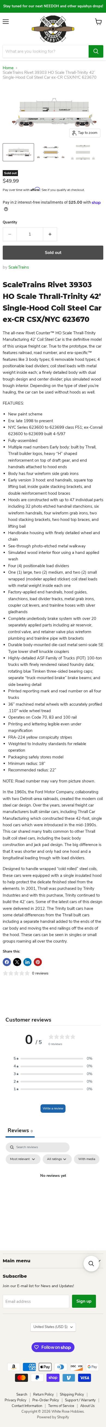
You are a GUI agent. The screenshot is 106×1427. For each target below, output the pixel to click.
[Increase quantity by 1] (50, 234)
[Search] (96, 51)
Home (8, 68)
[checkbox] (86, 1159)
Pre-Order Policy (45, 1400)
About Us (87, 1405)
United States (50, 1326)
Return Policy (43, 1394)
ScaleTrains (18, 267)
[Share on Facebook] (7, 962)
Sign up (84, 1301)
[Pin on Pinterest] (38, 962)
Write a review (53, 1108)
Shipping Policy (72, 1394)
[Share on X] (17, 962)
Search (21, 1394)
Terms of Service (61, 1405)
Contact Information (27, 1405)
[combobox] (46, 51)
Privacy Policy (15, 1400)
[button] (53, 1058)
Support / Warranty (80, 1400)
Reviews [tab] (20, 1130)
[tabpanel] (53, 1188)
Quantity (10, 222)
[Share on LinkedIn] (27, 962)
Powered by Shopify (53, 1417)
